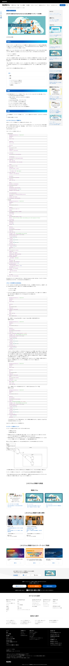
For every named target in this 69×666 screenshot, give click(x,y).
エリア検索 (36, 637)
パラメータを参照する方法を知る (16, 81)
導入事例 (27, 5)
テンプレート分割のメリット (15, 83)
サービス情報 (22, 5)
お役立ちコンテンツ (42, 5)
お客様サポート (23, 630)
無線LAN (7, 609)
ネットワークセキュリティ (36, 601)
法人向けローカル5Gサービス (55, 643)
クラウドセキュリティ (35, 603)
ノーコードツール (45, 606)
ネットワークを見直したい (10, 620)
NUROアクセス (14, 5)
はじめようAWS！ (9, 640)
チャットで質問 (31, 635)
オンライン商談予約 (34, 586)
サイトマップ (52, 637)
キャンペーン (23, 633)
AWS (18, 601)
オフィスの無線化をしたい (39, 622)
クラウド (55, 13)
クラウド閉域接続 (20, 604)
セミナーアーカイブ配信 (10, 638)
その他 (60, 14)
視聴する (15, 562)
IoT (6, 611)
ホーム (3, 7)
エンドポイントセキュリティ (36, 604)
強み (18, 5)
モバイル (7, 604)
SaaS (18, 606)
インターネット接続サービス (10, 603)
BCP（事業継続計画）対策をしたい (26, 622)
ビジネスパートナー (54, 5)
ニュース (22, 632)
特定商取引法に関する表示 (54, 636)
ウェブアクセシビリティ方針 (55, 645)
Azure (18, 603)
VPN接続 (7, 608)
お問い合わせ (49, 586)
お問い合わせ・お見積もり (33, 632)
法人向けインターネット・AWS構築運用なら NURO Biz (29, 664)
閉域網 (7, 606)
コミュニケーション (46, 604)
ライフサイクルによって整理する (16, 80)
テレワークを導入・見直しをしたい (40, 620)
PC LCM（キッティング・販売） (57, 607)
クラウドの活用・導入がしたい (11, 622)
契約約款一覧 (52, 630)
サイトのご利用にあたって (54, 632)
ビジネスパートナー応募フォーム (34, 639)
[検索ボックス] (67, 5)
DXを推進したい (37, 623)
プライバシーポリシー (54, 634)
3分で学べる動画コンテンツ (11, 641)
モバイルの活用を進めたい (53, 622)
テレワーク (57, 14)
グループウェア (45, 603)
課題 (10, 75)
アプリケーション (52, 14)
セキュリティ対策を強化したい (25, 620)
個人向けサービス (53, 641)
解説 (10, 78)
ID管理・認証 (19, 608)
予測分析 (54, 601)
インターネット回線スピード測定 (12, 645)
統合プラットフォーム (46, 601)
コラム (6, 7)
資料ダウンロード (19, 586)
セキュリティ (58, 13)
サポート (48, 5)
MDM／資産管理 (34, 606)
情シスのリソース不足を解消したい (11, 623)
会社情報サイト (53, 639)
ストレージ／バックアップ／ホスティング (23, 609)
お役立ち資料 (31, 636)
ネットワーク (51, 13)
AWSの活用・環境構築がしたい (53, 620)
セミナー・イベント (34, 5)
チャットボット (55, 603)
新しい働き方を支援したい (25, 623)
